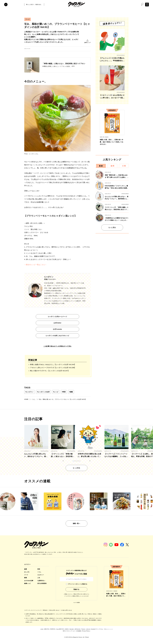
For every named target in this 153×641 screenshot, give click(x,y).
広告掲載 (78, 631)
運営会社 (45, 610)
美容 (38, 569)
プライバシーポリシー (82, 594)
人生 (38, 577)
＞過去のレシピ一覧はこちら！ (35, 265)
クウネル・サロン (103, 629)
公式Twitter (57, 323)
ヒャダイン (29, 392)
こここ (110, 629)
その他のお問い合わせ (66, 610)
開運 (25, 577)
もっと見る (112, 227)
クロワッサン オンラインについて (33, 610)
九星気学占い (41, 580)
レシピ (55, 392)
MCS (64, 631)
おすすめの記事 (28, 580)
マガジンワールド (70, 631)
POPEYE (52, 629)
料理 (64, 392)
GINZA (66, 629)
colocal (88, 629)
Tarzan (83, 629)
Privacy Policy (85, 631)
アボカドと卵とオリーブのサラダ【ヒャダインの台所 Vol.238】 (53, 367)
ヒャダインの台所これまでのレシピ (57, 335)
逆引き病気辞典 (41, 583)
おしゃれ (26, 572)
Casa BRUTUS (60, 629)
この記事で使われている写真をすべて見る (57, 346)
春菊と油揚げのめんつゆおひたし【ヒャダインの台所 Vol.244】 (53, 364)
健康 (25, 569)
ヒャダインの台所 (43, 392)
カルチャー (40, 575)
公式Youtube (57, 329)
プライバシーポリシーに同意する (77, 584)
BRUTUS (46, 629)
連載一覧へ (76, 523)
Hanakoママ (94, 629)
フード (27, 19)
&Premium (77, 629)
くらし (39, 572)
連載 (71, 392)
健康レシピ (27, 583)
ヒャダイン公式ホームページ (57, 316)
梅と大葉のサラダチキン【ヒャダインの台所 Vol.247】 (49, 371)
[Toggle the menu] (6, 4)
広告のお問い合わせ (54, 610)
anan (42, 629)
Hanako (72, 629)
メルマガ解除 (76, 602)
